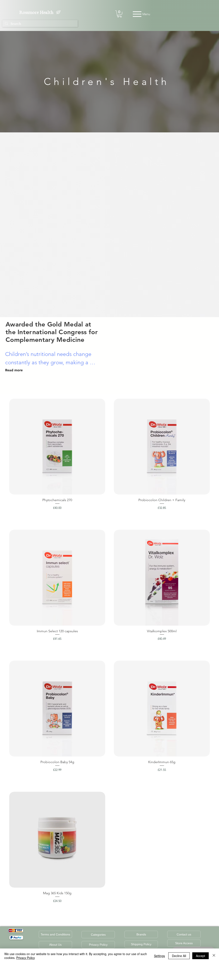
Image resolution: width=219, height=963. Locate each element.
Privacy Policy (25, 958)
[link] (119, 14)
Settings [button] (159, 956)
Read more (14, 370)
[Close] (213, 956)
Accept (200, 956)
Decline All (179, 956)
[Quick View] (57, 447)
